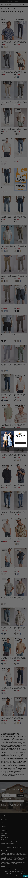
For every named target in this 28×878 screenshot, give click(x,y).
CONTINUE (20, 443)
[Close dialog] (26, 431)
